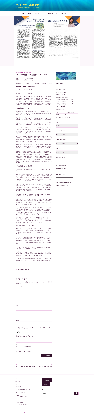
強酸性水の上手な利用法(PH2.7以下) (65, 104)
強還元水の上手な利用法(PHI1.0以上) (65, 99)
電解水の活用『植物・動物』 (62, 97)
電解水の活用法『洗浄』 (61, 89)
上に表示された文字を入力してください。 (26, 336)
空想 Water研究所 (27, 4)
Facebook (46, 380)
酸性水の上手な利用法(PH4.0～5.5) (65, 103)
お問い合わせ (64, 13)
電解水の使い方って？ (53, 13)
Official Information (39, 13)
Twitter (46, 384)
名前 (17, 305)
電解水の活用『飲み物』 (61, 94)
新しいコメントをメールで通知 (23, 346)
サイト (17, 320)
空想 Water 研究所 (27, 72)
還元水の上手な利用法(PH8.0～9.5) (65, 101)
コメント (19, 287)
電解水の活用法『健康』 (61, 92)
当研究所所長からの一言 (61, 114)
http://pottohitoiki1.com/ (61, 168)
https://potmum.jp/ (60, 160)
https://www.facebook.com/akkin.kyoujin (64, 177)
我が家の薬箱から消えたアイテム (63, 117)
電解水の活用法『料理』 (61, 87)
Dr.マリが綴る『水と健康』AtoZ (24, 269)
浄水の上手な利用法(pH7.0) (63, 106)
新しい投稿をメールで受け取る (23, 351)
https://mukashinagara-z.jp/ (62, 185)
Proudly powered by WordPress (22, 412)
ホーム (17, 13)
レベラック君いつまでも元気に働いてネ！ (65, 112)
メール (18, 313)
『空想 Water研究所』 (26, 13)
